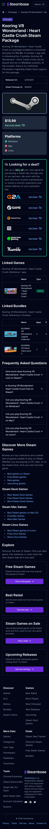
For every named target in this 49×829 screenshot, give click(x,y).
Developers (9, 752)
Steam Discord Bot (13, 781)
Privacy (6, 823)
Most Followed (33, 704)
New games (13, 480)
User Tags (8, 747)
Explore (7, 806)
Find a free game (22, 581)
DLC (5, 698)
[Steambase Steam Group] (30, 802)
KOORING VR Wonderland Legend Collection (26, 333)
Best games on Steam (18, 473)
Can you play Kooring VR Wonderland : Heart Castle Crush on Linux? (23, 431)
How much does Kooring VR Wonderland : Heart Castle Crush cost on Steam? (23, 374)
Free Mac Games (15, 516)
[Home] (3, 12)
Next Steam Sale (11, 796)
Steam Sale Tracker (36, 736)
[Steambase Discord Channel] (25, 802)
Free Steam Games (35, 750)
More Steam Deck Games (20, 501)
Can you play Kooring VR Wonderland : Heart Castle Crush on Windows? (23, 403)
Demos (6, 704)
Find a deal (23, 641)
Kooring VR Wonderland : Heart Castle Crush (26, 290)
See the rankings (22, 669)
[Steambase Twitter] (35, 802)
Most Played (32, 698)
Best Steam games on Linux (21, 530)
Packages (12, 12)
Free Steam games (16, 477)
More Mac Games (16, 519)
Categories (9, 741)
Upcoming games (16, 483)
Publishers (8, 758)
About (31, 823)
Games (6, 693)
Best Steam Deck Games (20, 494)
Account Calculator (13, 801)
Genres (6, 736)
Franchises (8, 763)
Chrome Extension (12, 776)
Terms (14, 823)
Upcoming (31, 714)
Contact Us (41, 823)
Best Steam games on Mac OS (22, 512)
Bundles (7, 709)
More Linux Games (17, 537)
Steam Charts (10, 714)
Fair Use (23, 823)
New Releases (33, 709)
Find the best (23, 610)
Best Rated (31, 693)
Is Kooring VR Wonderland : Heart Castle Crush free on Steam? (20, 388)
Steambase (29, 778)
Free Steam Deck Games (20, 498)
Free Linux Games (16, 533)
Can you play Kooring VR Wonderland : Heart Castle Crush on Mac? (23, 417)
